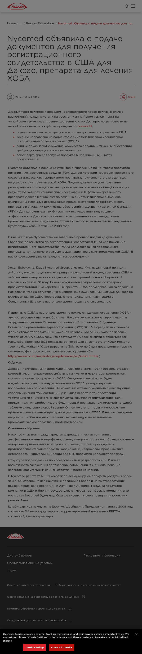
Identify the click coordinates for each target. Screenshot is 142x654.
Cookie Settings (34, 647)
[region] (71, 641)
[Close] (136, 634)
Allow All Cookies (61, 647)
